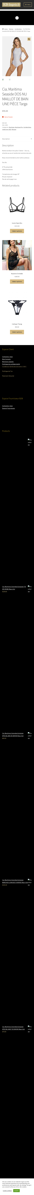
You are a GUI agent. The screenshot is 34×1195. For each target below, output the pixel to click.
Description (6, 139)
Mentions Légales (8, 362)
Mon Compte (6, 359)
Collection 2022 (6, 129)
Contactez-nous (7, 357)
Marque (11, 29)
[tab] (17, 139)
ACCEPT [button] (16, 1190)
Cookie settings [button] (7, 1191)
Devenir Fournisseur (8, 408)
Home (6, 29)
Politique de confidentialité (11, 364)
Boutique (11, 127)
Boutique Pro (19, 127)
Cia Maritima (18, 29)
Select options (17, 231)
